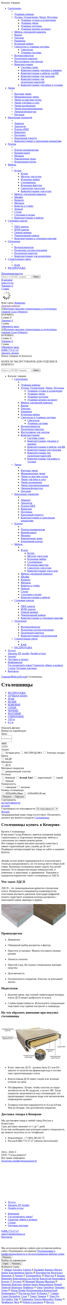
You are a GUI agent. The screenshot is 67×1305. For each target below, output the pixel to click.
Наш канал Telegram (12, 1169)
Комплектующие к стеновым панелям (35, 238)
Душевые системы (31, 52)
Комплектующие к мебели (29, 217)
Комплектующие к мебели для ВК (40, 73)
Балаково (39, 1269)
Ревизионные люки (25, 158)
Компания (13, 1213)
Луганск (17, 1281)
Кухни (24, 173)
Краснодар (46, 1278)
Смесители (27, 49)
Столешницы (28, 182)
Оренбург (48, 1287)
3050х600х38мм (14, 793)
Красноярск (58, 1278)
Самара (55, 1293)
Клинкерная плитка (25, 161)
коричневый (45, 777)
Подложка (20, 135)
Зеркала (18, 209)
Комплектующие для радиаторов (32, 256)
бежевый (10, 777)
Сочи (24, 1296)
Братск (29, 1272)
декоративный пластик (18, 771)
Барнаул (49, 1269)
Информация (15, 662)
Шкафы (18, 197)
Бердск (58, 1269)
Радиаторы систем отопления (30, 250)
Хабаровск (27, 1299)
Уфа (16, 1299)
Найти (36, 277)
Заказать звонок (10, 353)
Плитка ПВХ (21, 129)
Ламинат (19, 123)
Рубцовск (42, 1293)
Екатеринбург (33, 1275)
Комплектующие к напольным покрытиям (37, 141)
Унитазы (19, 37)
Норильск (16, 1287)
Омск (40, 1287)
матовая (25, 787)
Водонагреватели (24, 55)
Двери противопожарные (28, 108)
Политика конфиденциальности (19, 1160)
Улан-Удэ (54, 1296)
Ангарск (17, 1269)
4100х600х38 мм (36, 793)
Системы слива (29, 67)
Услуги (12, 650)
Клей (17, 265)
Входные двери (22, 93)
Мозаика (19, 155)
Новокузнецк (30, 1284)
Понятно (7, 1257)
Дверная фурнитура (25, 111)
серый (59, 777)
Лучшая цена (12, 752)
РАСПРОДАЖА (17, 268)
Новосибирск (46, 1284)
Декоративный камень (26, 235)
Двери (11, 88)
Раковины (19, 40)
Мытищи (50, 1281)
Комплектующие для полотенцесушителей (33, 80)
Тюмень (41, 1296)
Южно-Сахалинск (33, 1302)
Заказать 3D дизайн (18, 653)
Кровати (19, 200)
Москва (40, 1281)
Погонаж (19, 114)
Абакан (8, 1269)
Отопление (14, 241)
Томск (33, 1296)
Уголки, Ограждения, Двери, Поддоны (36, 17)
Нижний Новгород (11, 1284)
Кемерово (19, 302)
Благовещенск (17, 1272)
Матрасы (19, 203)
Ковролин (19, 132)
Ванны (18, 34)
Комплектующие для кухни (36, 191)
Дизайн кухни (38, 653)
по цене (5, 805)
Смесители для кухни (33, 188)
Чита (16, 1302)
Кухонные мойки (23, 43)
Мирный (30, 1281)
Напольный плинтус (25, 138)
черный (9, 781)
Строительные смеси (19, 259)
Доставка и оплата (18, 659)
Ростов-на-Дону (27, 1293)
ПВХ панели (21, 226)
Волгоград (57, 1272)
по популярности (10, 802)
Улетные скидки (56, 752)
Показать (16, 1263)
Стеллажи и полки (24, 214)
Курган (5, 1281)
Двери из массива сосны (27, 99)
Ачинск (27, 1269)
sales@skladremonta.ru (13, 1234)
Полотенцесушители (25, 58)
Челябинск (7, 1302)
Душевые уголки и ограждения (38, 20)
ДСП (8, 765)
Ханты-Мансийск (44, 1299)
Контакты (13, 671)
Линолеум (20, 126)
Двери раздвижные (25, 105)
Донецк (18, 1275)
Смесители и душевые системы (31, 46)
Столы (18, 211)
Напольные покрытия (20, 117)
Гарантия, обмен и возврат (48, 665)
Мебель (12, 164)
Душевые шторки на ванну (36, 29)
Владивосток (43, 1272)
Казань (61, 1275)
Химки (58, 1299)
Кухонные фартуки (31, 185)
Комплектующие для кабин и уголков (42, 85)
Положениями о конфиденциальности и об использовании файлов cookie (32, 1252)
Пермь (21, 1290)
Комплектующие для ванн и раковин (41, 70)
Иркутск (49, 1275)
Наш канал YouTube (12, 1166)
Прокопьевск (8, 1293)
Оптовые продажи (26, 668)
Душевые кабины (24, 14)
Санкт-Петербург (10, 1296)
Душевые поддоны (31, 26)
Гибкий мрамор (23, 232)
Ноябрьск (28, 1287)
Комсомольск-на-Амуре (26, 1278)
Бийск (4, 1272)
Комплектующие (23, 64)
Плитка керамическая (26, 149)
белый (26, 777)
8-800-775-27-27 (10, 350)
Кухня (17, 170)
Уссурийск (7, 1299)
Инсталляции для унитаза (28, 61)
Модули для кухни (31, 176)
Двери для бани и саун (26, 102)
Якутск (50, 1302)
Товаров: (7, 320)
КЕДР (8, 759)
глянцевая (10, 787)
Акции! (12, 656)
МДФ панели (21, 229)
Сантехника (14, 8)
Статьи (12, 668)
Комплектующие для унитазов (38, 76)
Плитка (12, 144)
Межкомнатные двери (26, 96)
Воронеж (6, 1275)
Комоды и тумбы (23, 206)
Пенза (14, 1290)
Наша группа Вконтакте (14, 1163)
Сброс (6, 1263)
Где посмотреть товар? (20, 665)
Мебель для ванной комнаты (30, 31)
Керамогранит (22, 152)
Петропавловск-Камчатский (41, 1290)
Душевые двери (29, 23)
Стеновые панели (17, 220)
